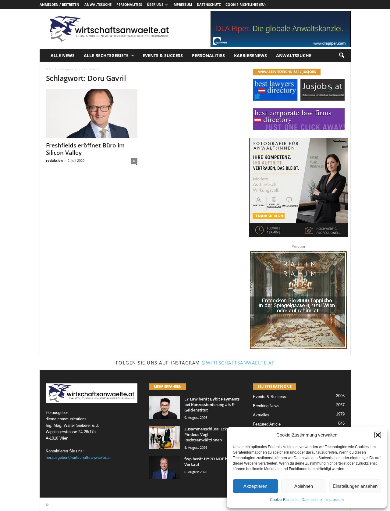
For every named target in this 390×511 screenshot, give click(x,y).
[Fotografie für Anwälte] (299, 187)
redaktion (54, 160)
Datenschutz (312, 500)
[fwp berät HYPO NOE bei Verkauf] (164, 467)
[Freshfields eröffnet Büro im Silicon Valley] (91, 113)
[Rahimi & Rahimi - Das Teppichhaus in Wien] (298, 300)
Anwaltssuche (98, 4)
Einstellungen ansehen (355, 486)
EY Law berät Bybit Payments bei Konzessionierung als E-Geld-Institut (211, 404)
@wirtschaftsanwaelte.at (238, 363)
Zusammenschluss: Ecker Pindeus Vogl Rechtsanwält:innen (207, 434)
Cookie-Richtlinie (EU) (245, 4)
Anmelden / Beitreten (59, 4)
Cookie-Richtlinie (284, 500)
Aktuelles (261, 415)
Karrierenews (250, 55)
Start (49, 69)
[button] (378, 435)
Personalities (129, 4)
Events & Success (163, 55)
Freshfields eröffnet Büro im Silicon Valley (85, 149)
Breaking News (266, 406)
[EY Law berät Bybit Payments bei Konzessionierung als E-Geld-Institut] (164, 407)
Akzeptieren (255, 486)
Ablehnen (303, 486)
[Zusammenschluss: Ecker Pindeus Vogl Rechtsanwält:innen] (164, 437)
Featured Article (267, 424)
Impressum (334, 500)
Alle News (63, 55)
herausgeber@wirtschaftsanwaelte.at (78, 457)
